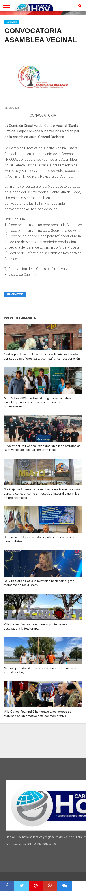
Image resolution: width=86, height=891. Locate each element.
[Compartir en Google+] (50, 886)
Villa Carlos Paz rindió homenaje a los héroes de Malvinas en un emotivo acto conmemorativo (37, 714)
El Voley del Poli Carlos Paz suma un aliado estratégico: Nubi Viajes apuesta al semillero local (42, 448)
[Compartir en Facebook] (7, 886)
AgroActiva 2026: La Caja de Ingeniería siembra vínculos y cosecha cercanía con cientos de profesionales (37, 402)
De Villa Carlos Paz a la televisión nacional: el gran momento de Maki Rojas (39, 583)
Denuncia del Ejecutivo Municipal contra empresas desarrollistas (39, 539)
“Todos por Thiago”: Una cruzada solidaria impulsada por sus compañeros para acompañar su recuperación (42, 356)
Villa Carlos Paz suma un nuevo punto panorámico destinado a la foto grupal (39, 626)
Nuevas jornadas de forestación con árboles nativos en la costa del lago (42, 670)
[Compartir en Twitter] (21, 886)
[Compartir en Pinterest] (36, 886)
